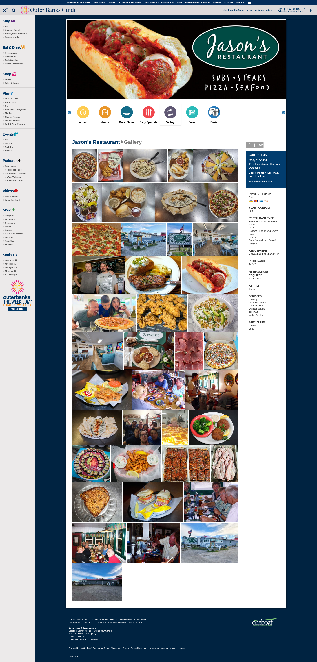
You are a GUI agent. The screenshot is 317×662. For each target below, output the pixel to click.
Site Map (9, 244)
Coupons (9, 215)
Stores (8, 79)
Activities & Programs (15, 109)
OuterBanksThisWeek (15, 173)
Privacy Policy (140, 619)
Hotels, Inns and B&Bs (16, 33)
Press (192, 122)
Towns (8, 226)
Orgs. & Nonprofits (14, 234)
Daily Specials (11, 60)
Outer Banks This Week (78, 2)
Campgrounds (12, 37)
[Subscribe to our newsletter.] (17, 295)
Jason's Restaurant (96, 142)
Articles (8, 230)
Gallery (170, 122)
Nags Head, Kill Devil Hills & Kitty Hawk (163, 2)
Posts (214, 122)
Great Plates (126, 122)
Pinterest (9, 271)
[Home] (49, 9)
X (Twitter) (10, 275)
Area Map (9, 241)
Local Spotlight (12, 200)
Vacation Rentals (13, 30)
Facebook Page (14, 170)
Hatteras (217, 2)
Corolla (111, 2)
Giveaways (10, 223)
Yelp (255, 145)
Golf (7, 106)
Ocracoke (228, 2)
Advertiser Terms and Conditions (83, 639)
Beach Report (11, 196)
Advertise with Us (76, 636)
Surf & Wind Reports (15, 124)
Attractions (10, 102)
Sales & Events (12, 83)
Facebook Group (15, 181)
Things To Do (11, 99)
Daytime (9, 143)
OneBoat (87, 648)
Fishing (8, 113)
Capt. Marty (10, 166)
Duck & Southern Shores (130, 2)
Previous (71, 112)
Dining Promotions (14, 64)
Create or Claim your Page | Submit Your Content (90, 631)
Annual (8, 150)
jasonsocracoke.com (261, 181)
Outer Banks (99, 2)
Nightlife (9, 147)
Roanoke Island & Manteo (197, 2)
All (6, 26)
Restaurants (11, 53)
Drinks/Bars (10, 57)
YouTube (9, 264)
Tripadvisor (261, 145)
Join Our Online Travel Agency (82, 634)
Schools (9, 237)
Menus (105, 122)
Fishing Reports (13, 120)
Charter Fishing (12, 117)
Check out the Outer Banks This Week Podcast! (248, 10)
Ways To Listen (14, 177)
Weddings (10, 219)
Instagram (10, 267)
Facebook (10, 260)
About (83, 122)
